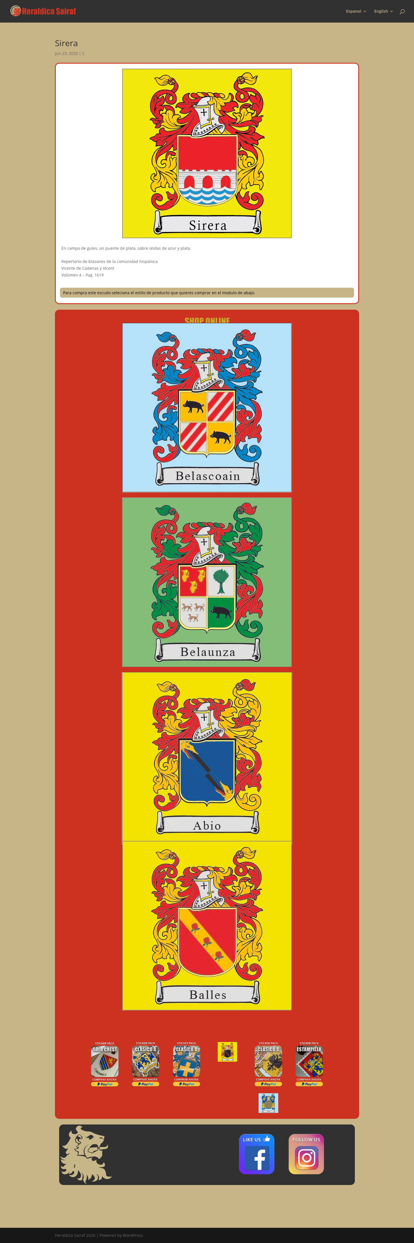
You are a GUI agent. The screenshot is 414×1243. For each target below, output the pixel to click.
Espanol (353, 11)
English (381, 11)
